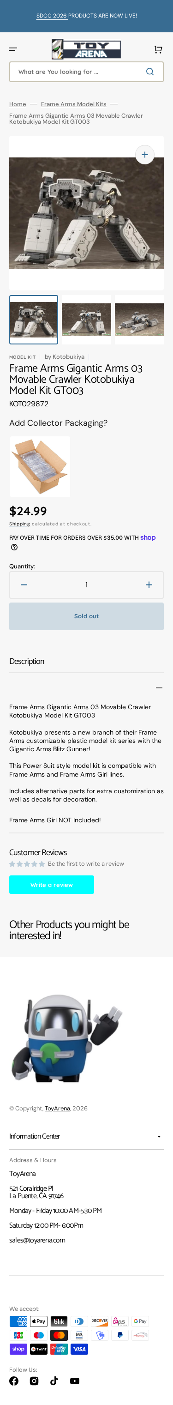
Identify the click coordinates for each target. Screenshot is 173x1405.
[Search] (152, 71)
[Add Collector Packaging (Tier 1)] (31, 466)
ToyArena (57, 1108)
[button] (13, 49)
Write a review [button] (51, 884)
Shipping (19, 524)
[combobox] (86, 71)
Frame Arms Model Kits (74, 104)
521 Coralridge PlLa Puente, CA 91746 (36, 1192)
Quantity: (22, 566)
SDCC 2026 (52, 15)
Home (17, 104)
